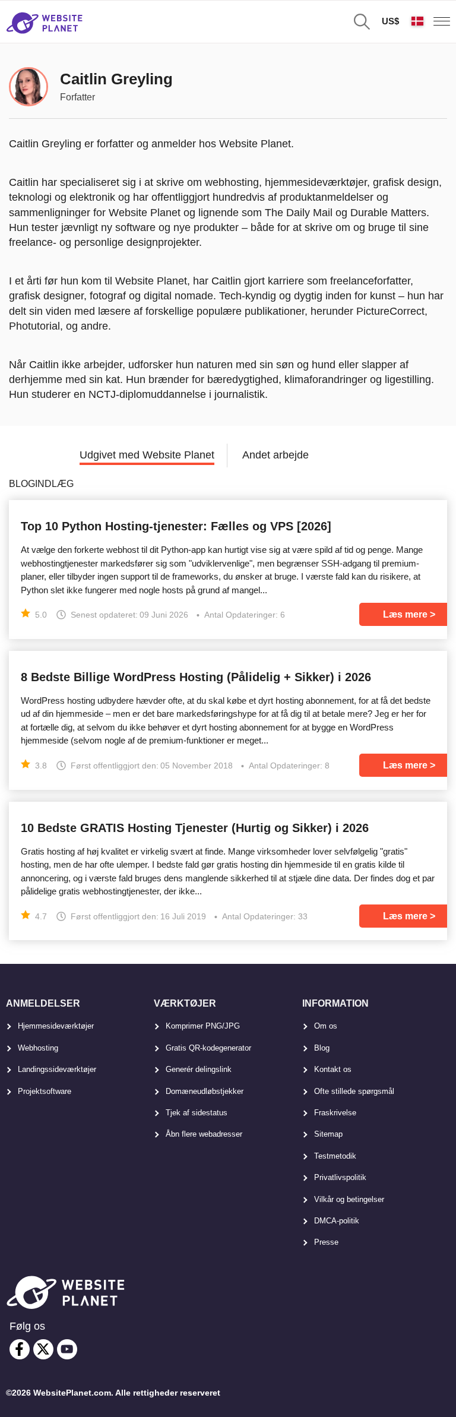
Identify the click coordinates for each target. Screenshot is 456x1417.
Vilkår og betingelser (349, 1199)
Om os (325, 1025)
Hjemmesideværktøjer (56, 1025)
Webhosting (38, 1047)
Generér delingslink (199, 1069)
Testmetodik (335, 1156)
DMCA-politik (336, 1220)
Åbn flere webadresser (204, 1134)
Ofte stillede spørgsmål (354, 1091)
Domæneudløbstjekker (204, 1091)
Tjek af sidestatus (196, 1112)
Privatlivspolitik (340, 1177)
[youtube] (67, 1349)
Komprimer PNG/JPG (203, 1025)
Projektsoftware (44, 1091)
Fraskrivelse (335, 1112)
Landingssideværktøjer (57, 1069)
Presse (326, 1242)
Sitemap (328, 1134)
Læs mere (405, 614)
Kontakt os (333, 1069)
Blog (322, 1047)
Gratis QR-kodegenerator (208, 1047)
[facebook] (20, 1349)
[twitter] (43, 1349)
